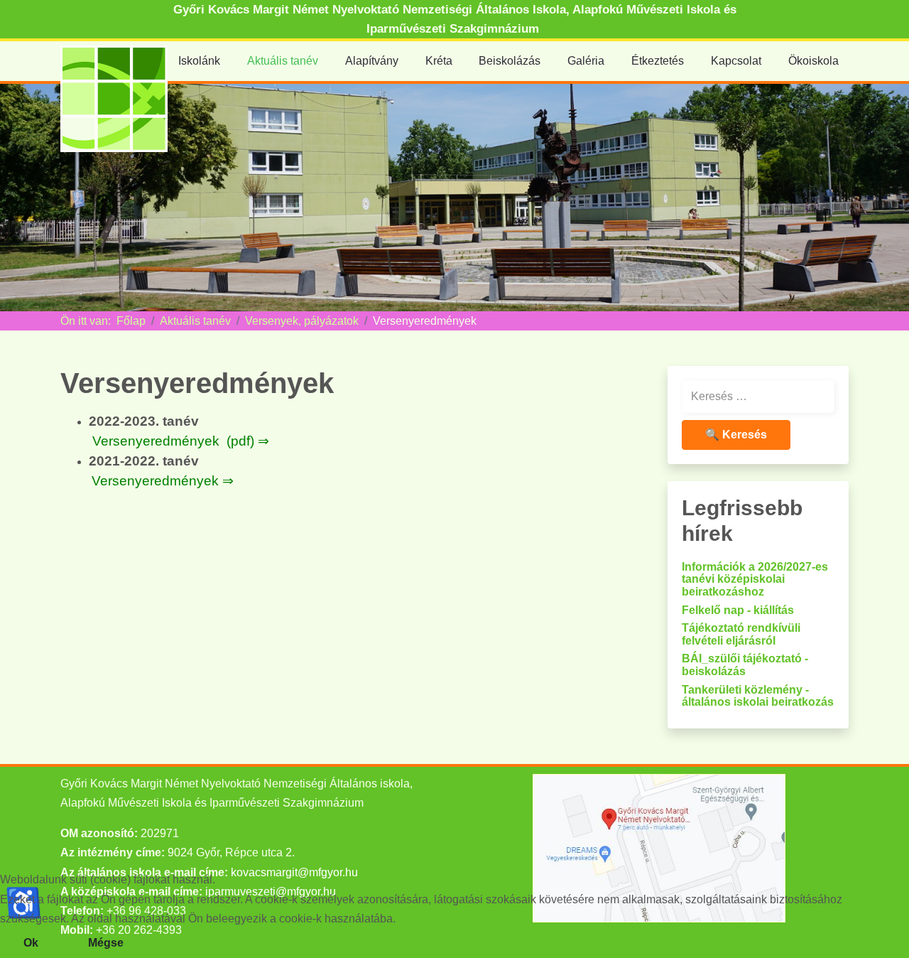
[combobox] (758, 396)
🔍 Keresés (736, 435)
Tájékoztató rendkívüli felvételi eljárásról (741, 634)
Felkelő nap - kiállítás (738, 610)
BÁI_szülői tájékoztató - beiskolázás (745, 664)
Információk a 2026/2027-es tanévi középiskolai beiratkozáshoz (755, 579)
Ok (30, 943)
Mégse (106, 943)
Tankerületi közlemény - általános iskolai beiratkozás (758, 696)
